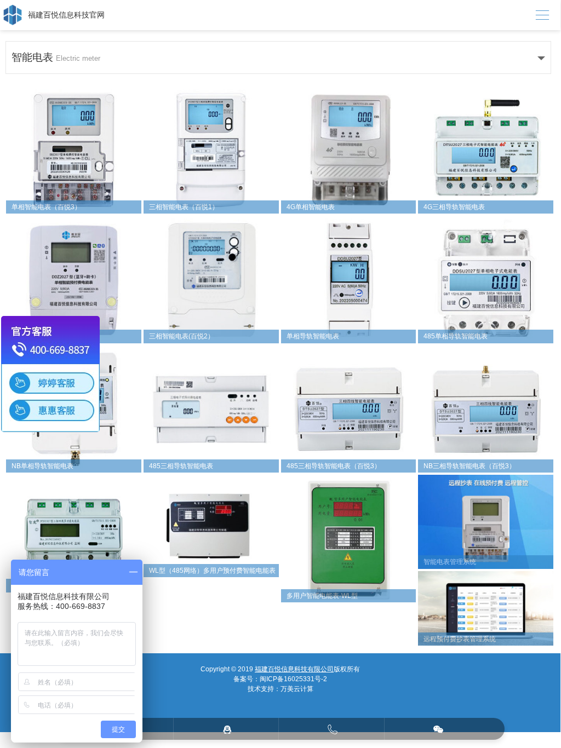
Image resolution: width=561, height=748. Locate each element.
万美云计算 (296, 689)
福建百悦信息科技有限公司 (294, 669)
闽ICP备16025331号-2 (293, 679)
